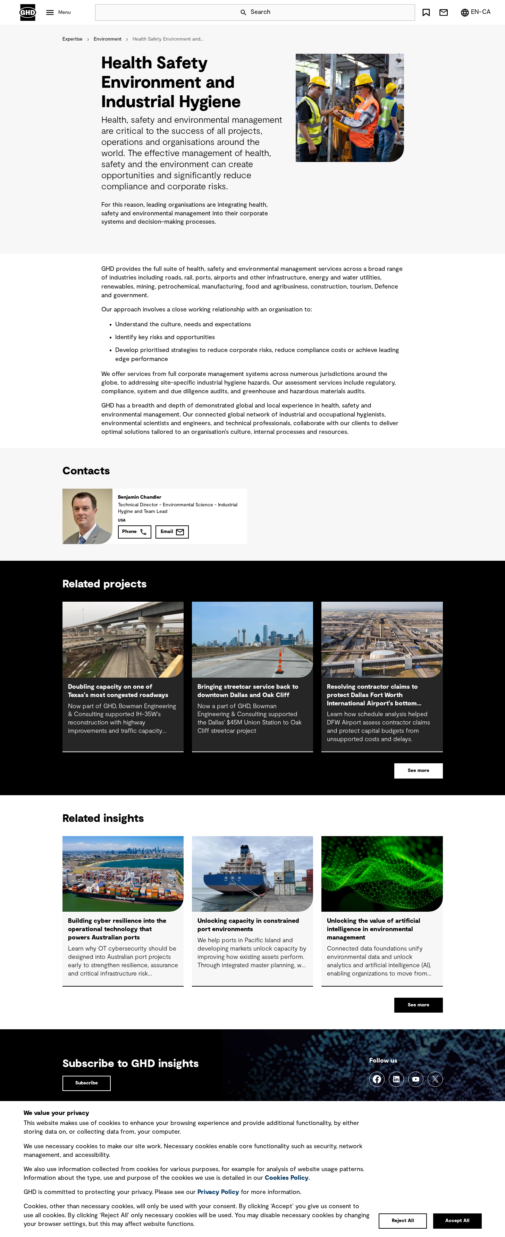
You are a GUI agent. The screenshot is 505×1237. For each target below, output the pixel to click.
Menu (64, 12)
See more (418, 770)
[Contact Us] (443, 12)
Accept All (457, 1220)
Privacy (218, 1192)
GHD (27, 12)
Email (167, 531)
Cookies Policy (287, 1178)
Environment (107, 39)
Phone (129, 531)
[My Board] (426, 12)
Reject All (403, 1220)
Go (406, 12)
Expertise (72, 39)
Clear (390, 12)
